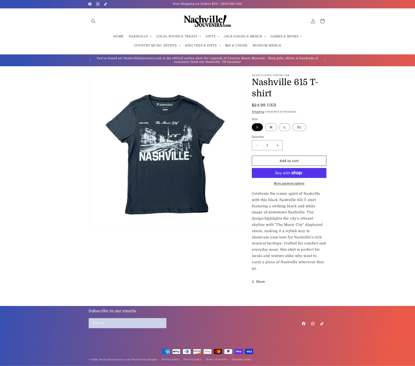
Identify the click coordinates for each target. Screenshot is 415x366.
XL (299, 127)
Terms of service (216, 359)
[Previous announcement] (90, 60)
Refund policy (170, 359)
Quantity (258, 136)
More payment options (289, 183)
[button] (93, 21)
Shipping (258, 111)
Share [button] (260, 281)
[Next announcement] (325, 60)
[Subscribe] (161, 323)
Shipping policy (242, 359)
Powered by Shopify (144, 359)
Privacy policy (193, 359)
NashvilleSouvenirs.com (115, 359)
